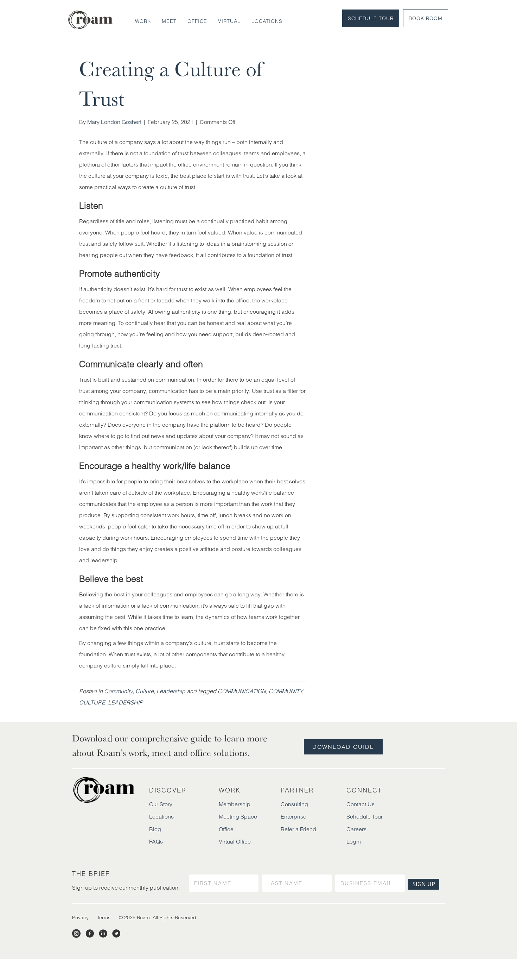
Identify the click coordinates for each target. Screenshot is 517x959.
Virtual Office (235, 841)
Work (143, 21)
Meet (169, 21)
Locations (266, 21)
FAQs (156, 841)
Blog (155, 829)
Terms (103, 917)
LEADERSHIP (125, 702)
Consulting (294, 804)
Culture (144, 691)
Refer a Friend (298, 829)
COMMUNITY (285, 691)
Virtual (229, 21)
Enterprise (293, 816)
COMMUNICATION (242, 691)
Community (118, 691)
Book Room (425, 18)
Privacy (80, 917)
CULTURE (92, 702)
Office (197, 21)
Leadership (171, 691)
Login (353, 841)
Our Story (160, 804)
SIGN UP (424, 884)
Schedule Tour (371, 18)
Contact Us (360, 804)
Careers (356, 829)
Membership (234, 804)
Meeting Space (238, 816)
